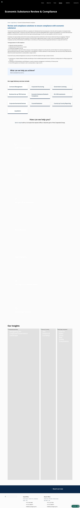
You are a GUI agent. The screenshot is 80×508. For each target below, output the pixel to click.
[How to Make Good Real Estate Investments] (64, 404)
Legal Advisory (14, 22)
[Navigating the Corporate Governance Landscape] (23, 404)
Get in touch (18, 122)
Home (9, 22)
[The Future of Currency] (48, 404)
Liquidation (17, 111)
